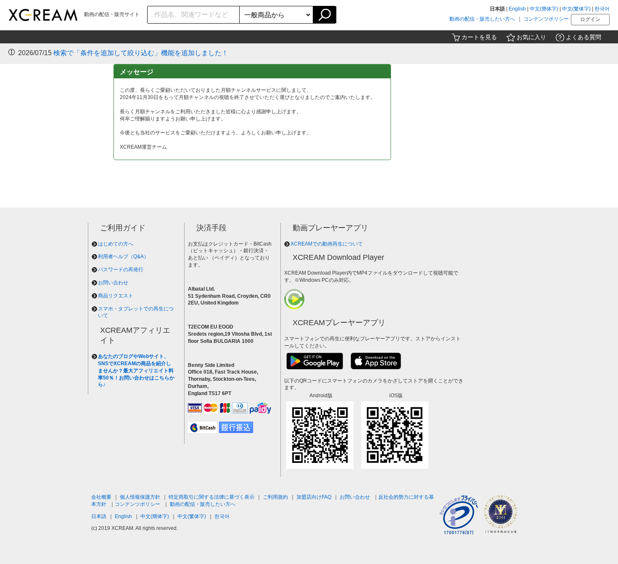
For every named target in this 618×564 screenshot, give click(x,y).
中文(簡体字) (544, 9)
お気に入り (531, 37)
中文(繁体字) (576, 9)
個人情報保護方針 (140, 497)
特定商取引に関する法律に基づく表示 (211, 497)
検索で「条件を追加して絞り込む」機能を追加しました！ (140, 52)
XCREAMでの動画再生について (327, 244)
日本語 (98, 516)
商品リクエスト (115, 296)
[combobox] (194, 14)
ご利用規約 (275, 497)
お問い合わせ (113, 283)
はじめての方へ (115, 244)
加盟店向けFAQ (313, 497)
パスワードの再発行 (120, 270)
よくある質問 (583, 37)
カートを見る (479, 37)
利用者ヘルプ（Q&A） (123, 256)
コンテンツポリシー (546, 19)
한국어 (602, 9)
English (517, 9)
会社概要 (101, 497)
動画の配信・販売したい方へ (482, 19)
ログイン (590, 19)
